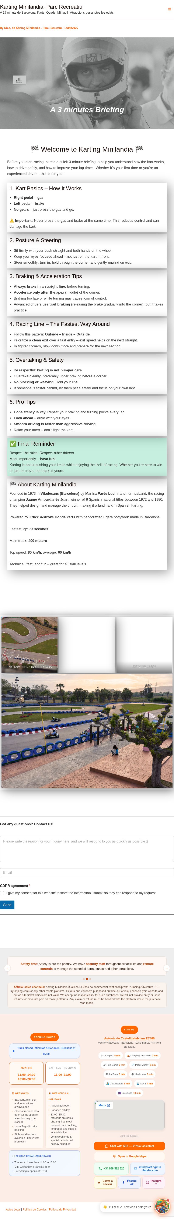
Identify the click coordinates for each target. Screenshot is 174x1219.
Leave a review (108, 1182)
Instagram (156, 1182)
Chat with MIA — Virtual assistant (132, 1146)
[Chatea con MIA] (162, 1206)
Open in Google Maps (132, 1156)
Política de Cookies (35, 1209)
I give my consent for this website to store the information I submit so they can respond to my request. (81, 893)
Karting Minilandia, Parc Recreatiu (41, 7)
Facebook (132, 1182)
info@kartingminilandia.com (150, 1168)
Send (7, 905)
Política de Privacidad (62, 1209)
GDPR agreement (15, 886)
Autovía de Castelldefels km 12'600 (129, 1038)
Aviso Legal (13, 1209)
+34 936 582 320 (114, 1168)
